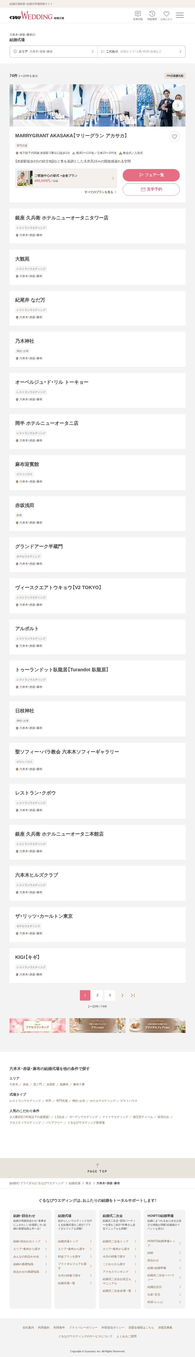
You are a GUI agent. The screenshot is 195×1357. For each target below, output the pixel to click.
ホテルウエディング (103, 1100)
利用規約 (43, 1327)
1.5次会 (59, 1117)
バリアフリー (54, 1122)
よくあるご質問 (126, 1336)
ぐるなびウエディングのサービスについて (85, 1336)
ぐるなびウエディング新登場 (86, 1122)
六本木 (14, 1084)
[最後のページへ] (132, 995)
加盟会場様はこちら (141, 1327)
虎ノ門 (37, 1084)
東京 (88, 1183)
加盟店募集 (165, 1327)
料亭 (48, 1100)
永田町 (51, 1084)
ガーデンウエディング (83, 1117)
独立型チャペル (143, 1117)
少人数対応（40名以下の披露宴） (30, 1117)
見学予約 (154, 189)
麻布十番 (79, 1084)
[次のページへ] (122, 995)
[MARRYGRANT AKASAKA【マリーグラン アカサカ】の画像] (97, 105)
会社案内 (28, 1327)
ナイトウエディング (115, 1117)
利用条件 (59, 1327)
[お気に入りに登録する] (174, 136)
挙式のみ (163, 1117)
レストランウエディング (25, 1100)
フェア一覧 (154, 175)
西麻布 (64, 1084)
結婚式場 (74, 1183)
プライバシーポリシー (83, 1327)
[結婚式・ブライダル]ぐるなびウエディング (37, 1183)
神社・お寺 (78, 1100)
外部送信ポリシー (113, 1327)
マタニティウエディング (25, 1122)
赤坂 (26, 1084)
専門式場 (62, 1100)
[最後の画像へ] (178, 105)
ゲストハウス (128, 1100)
